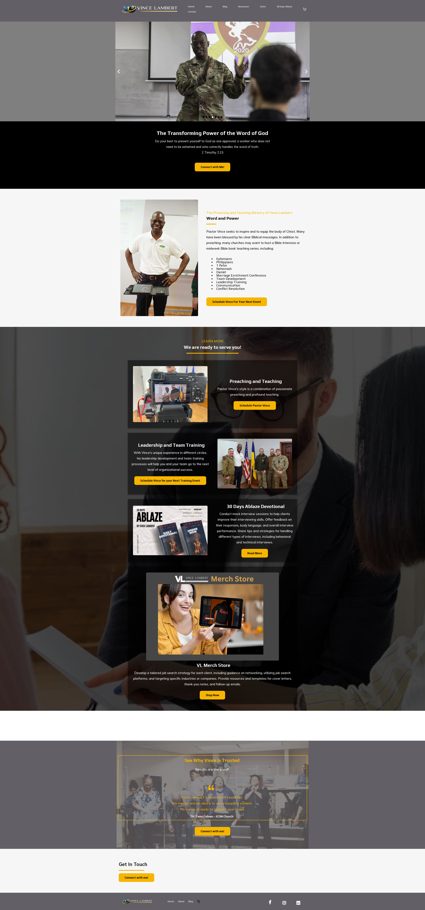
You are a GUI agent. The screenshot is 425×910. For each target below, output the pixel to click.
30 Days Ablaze (284, 6)
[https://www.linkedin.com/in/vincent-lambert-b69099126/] (299, 902)
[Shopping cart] (304, 9)
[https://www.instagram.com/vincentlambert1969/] (285, 902)
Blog (225, 6)
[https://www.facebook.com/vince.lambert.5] (271, 902)
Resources (243, 6)
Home (191, 6)
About (208, 6)
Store (263, 6)
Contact (192, 11)
